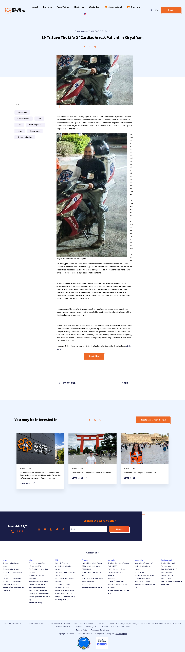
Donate (171, 10)
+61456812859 (143, 578)
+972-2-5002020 (13, 578)
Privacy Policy (35, 602)
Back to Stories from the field (153, 420)
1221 (20, 531)
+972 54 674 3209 (95, 578)
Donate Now (93, 356)
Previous (69, 383)
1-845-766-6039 (39, 590)
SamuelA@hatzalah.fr (92, 587)
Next (125, 383)
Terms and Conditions (100, 630)
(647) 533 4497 (117, 581)
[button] (35, 7)
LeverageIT (121, 633)
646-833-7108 (38, 587)
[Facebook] (85, 46)
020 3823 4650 (67, 590)
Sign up (119, 529)
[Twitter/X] (90, 46)
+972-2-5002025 (13, 581)
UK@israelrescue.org (65, 596)
